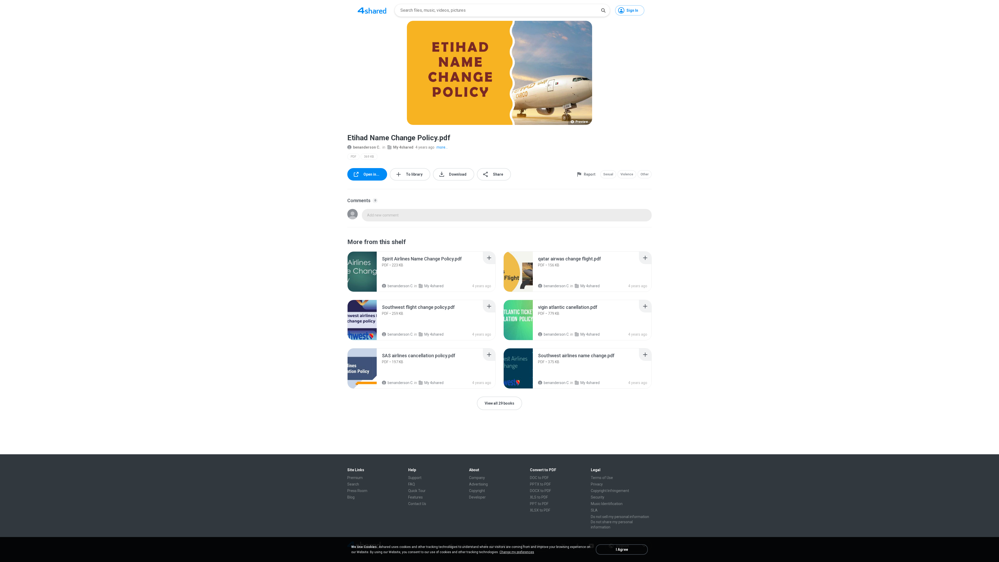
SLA (594, 510)
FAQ (411, 484)
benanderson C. (366, 147)
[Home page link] (372, 10)
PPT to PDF (539, 504)
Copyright (477, 491)
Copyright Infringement (610, 491)
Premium (355, 478)
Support (414, 478)
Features (415, 497)
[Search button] (603, 10)
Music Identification (607, 504)
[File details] (368, 272)
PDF (353, 156)
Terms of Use (602, 478)
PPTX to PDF (540, 484)
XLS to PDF (539, 497)
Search (353, 484)
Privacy (597, 484)
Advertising (478, 484)
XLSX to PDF (540, 510)
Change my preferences (516, 552)
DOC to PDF (539, 478)
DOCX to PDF (540, 491)
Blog (351, 497)
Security (597, 497)
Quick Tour (417, 491)
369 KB (369, 156)
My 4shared (403, 147)
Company (477, 478)
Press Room (357, 491)
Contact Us (417, 504)
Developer (477, 497)
